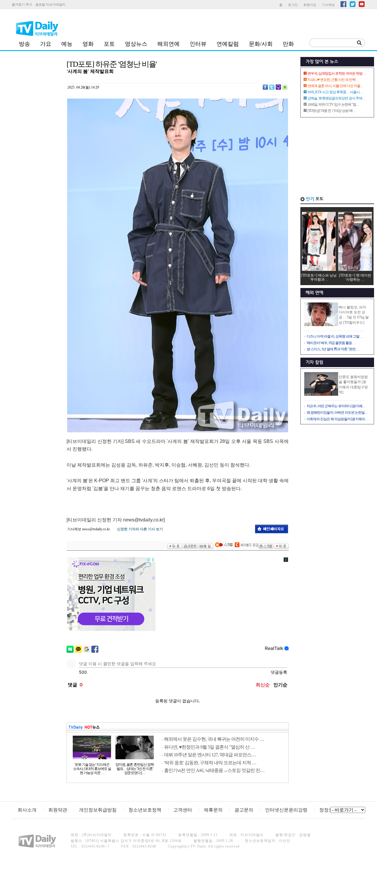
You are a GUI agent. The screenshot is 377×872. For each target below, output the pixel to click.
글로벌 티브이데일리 (50, 4)
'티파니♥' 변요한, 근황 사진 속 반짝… (333, 80)
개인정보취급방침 (98, 809)
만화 (288, 44)
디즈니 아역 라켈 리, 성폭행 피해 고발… (335, 336)
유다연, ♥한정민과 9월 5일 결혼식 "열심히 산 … (209, 747)
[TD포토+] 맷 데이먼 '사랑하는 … (355, 277)
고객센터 (182, 809)
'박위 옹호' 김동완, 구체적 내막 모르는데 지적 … (210, 762)
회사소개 (27, 809)
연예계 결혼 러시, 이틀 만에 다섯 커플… (335, 86)
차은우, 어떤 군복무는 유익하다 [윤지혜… (336, 406)
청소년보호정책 (144, 809)
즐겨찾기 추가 (22, 4)
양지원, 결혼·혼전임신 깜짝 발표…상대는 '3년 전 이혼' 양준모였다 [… (134, 769)
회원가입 (309, 4)
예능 (66, 44)
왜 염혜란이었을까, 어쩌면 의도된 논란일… (337, 412)
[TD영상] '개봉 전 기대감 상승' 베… (331, 111)
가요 (45, 44)
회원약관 (57, 809)
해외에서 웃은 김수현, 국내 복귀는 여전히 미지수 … (214, 739)
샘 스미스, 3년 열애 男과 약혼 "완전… (333, 349)
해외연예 (168, 44)
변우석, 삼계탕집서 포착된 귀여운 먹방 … (336, 73)
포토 (109, 44)
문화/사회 (261, 44)
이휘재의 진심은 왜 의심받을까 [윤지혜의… (337, 419)
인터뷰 (198, 44)
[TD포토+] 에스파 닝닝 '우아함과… (319, 277)
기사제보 (328, 4)
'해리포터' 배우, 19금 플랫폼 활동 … (331, 343)
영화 (88, 44)
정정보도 (328, 809)
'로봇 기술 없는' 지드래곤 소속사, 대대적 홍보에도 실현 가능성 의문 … (92, 769)
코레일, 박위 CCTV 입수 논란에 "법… (333, 104)
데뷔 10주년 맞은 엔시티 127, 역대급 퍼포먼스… (210, 754)
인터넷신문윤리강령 (286, 809)
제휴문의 (213, 809)
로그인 (293, 4)
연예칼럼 (227, 44)
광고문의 (243, 809)
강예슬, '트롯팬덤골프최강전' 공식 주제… (336, 98)
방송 (24, 44)
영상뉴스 (136, 44)
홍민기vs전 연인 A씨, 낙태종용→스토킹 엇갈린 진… (214, 770)
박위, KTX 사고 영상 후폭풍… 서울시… (335, 92)
